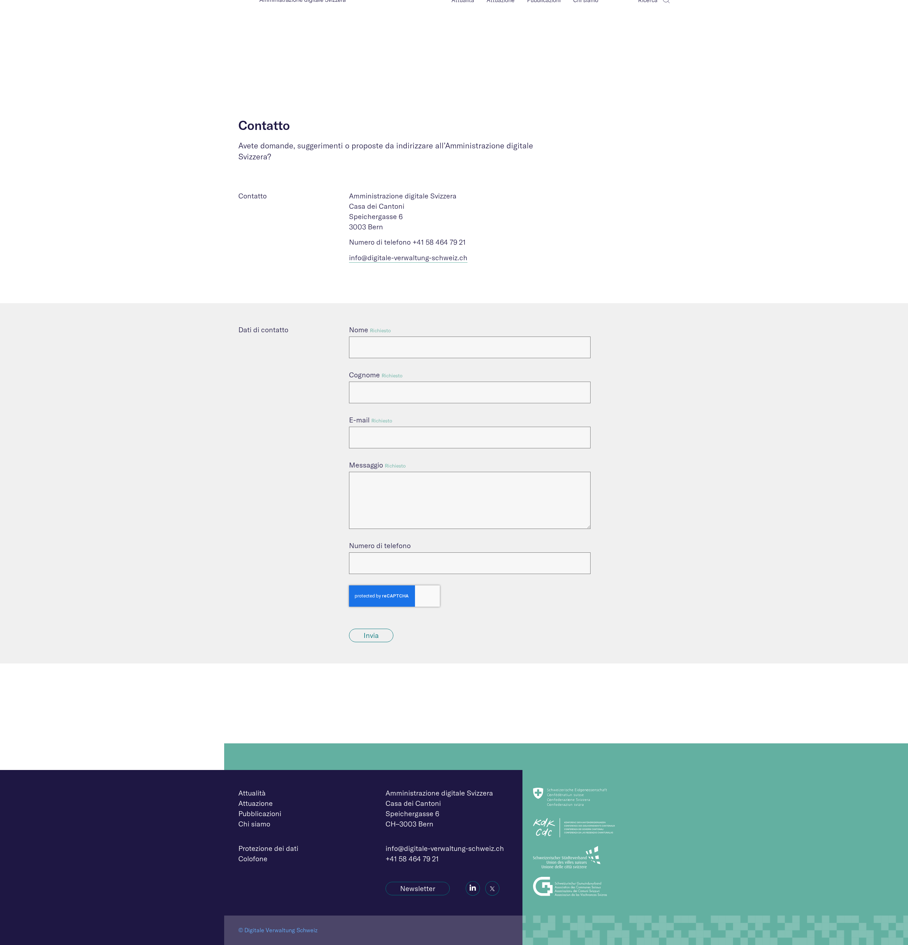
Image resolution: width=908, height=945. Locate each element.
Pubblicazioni (259, 813)
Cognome (364, 374)
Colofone (252, 858)
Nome (358, 329)
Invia (371, 635)
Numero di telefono (380, 545)
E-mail (359, 419)
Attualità (252, 792)
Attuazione (255, 803)
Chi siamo (254, 823)
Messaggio (366, 464)
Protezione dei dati (268, 848)
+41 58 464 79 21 (412, 858)
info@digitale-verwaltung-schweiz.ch (408, 257)
